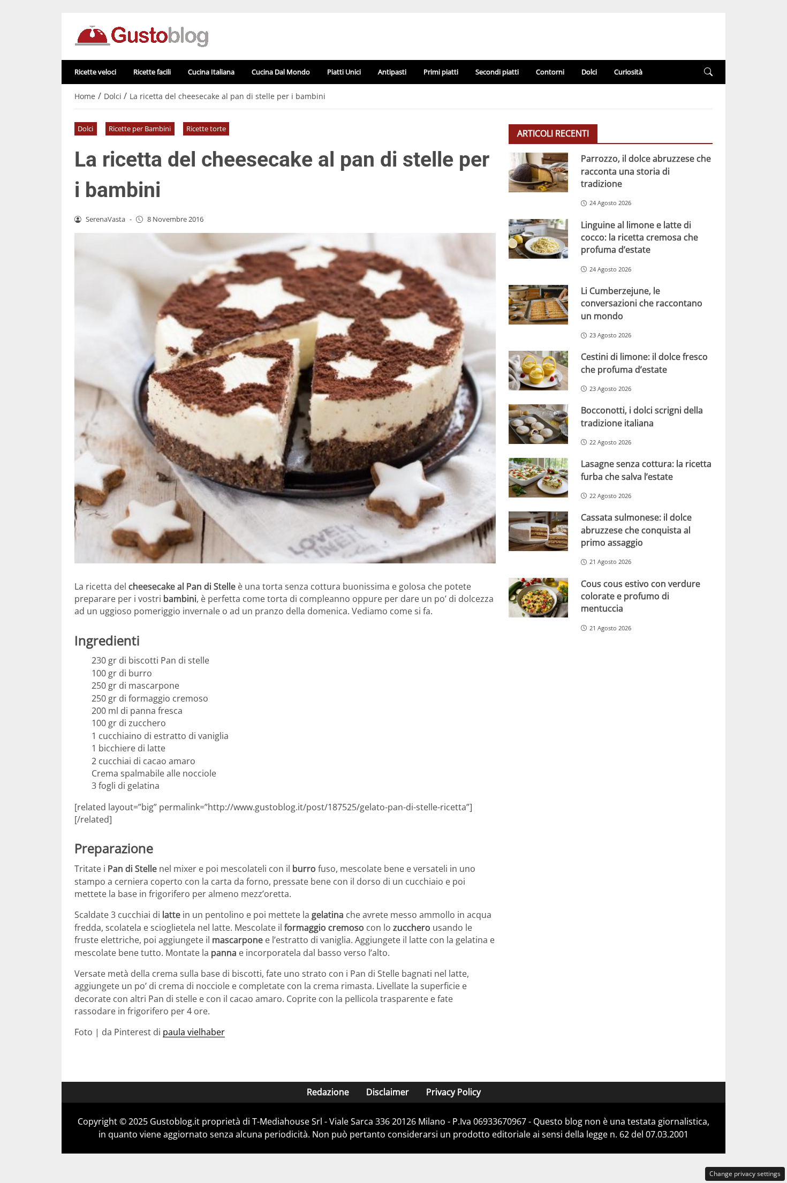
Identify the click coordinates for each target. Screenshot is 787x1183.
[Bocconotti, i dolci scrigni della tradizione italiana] (538, 424)
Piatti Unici (344, 72)
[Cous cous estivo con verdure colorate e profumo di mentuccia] (538, 597)
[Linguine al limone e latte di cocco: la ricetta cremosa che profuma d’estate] (538, 238)
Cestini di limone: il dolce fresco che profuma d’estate (644, 363)
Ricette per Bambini (140, 128)
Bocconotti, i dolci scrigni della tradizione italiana (642, 416)
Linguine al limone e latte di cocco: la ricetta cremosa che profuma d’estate (639, 236)
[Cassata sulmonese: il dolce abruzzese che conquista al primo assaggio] (538, 531)
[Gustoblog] (141, 35)
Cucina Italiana (211, 72)
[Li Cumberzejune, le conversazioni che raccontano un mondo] (538, 304)
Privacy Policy (453, 1092)
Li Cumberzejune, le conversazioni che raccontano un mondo (641, 302)
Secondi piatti (497, 72)
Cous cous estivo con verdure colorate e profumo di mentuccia (640, 595)
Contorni (550, 72)
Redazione (328, 1092)
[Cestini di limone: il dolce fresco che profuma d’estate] (538, 370)
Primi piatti (440, 72)
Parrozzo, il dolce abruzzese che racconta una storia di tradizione (646, 171)
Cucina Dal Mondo (281, 72)
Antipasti (392, 72)
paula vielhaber (194, 1032)
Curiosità (628, 72)
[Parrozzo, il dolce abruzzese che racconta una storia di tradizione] (538, 172)
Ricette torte (206, 128)
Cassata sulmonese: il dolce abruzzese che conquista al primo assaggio (636, 529)
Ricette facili (152, 72)
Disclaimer (387, 1092)
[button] (708, 72)
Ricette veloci (95, 72)
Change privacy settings (745, 1173)
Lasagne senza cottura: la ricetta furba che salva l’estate (646, 470)
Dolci (589, 72)
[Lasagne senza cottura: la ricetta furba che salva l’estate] (538, 478)
